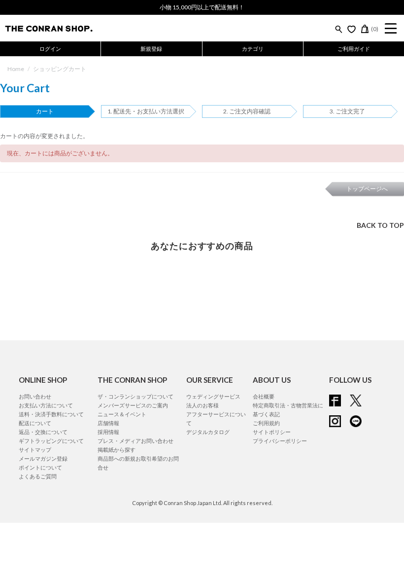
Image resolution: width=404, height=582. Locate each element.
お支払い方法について (46, 405)
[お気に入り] (351, 29)
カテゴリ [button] (253, 48)
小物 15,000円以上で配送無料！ (202, 7)
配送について (35, 423)
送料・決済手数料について (51, 414)
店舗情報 (108, 423)
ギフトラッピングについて (51, 440)
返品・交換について (43, 432)
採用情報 (108, 432)
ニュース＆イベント (122, 414)
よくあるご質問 (38, 476)
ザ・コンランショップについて (135, 396)
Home (15, 69)
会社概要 (263, 396)
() (374, 29)
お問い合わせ (35, 396)
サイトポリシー (272, 432)
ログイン (50, 48)
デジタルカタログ (208, 432)
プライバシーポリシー (280, 440)
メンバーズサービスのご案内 (133, 405)
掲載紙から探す (116, 449)
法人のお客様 (202, 405)
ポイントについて (40, 467)
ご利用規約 (266, 423)
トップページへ (367, 188)
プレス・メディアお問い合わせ (135, 440)
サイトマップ (35, 449)
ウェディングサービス (213, 396)
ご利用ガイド (353, 48)
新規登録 (151, 48)
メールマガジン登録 (43, 458)
